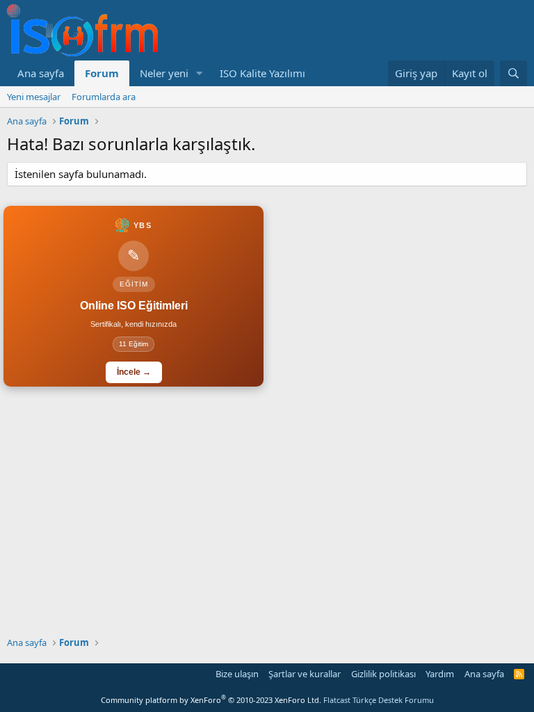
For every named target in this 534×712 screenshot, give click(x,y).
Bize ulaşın (237, 674)
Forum (102, 73)
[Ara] (513, 73)
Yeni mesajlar (33, 96)
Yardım (440, 674)
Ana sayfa (40, 73)
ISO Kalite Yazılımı (262, 73)
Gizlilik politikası (383, 674)
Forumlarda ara (104, 96)
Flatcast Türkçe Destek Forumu (378, 700)
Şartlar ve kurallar (304, 674)
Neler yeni (164, 73)
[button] (199, 73)
